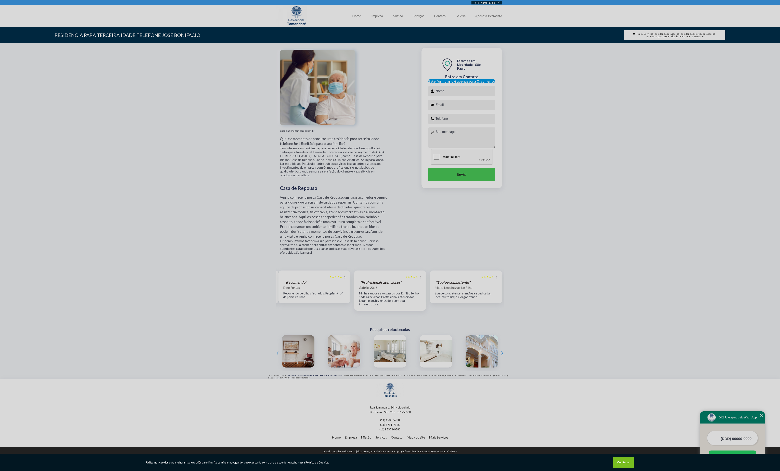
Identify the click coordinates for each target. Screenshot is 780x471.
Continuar (623, 462)
